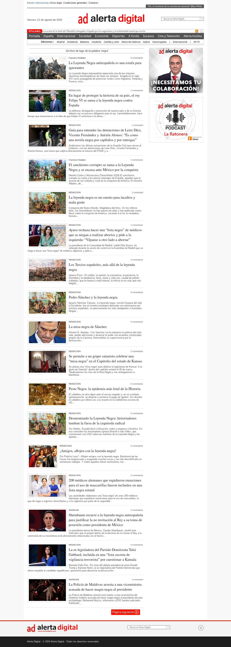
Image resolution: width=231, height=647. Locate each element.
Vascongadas (159, 41)
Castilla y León (111, 41)
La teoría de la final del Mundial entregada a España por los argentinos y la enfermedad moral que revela (94, 31)
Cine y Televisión (169, 36)
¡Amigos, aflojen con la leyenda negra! (88, 450)
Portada (34, 36)
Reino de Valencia (131, 41)
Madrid (60, 41)
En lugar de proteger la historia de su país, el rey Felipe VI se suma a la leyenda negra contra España (104, 100)
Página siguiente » (125, 612)
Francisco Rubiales (77, 58)
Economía (101, 36)
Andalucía (72, 41)
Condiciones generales (75, 2)
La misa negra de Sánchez (88, 326)
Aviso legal (56, 2)
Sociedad (85, 36)
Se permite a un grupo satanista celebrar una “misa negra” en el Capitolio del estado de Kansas (105, 358)
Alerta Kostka (193, 36)
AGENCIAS (74, 510)
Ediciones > (47, 41)
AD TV (196, 41)
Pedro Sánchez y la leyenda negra (93, 297)
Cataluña (96, 41)
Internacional (66, 36)
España (48, 36)
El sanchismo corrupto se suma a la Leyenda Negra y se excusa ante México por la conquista (103, 167)
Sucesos (148, 36)
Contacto (93, 2)
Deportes (118, 36)
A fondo (133, 36)
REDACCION (75, 90)
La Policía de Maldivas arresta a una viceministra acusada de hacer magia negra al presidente (105, 587)
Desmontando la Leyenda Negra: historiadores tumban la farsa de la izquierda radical (102, 420)
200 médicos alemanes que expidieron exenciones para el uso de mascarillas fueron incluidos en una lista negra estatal (105, 485)
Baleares (84, 41)
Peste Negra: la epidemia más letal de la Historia (104, 388)
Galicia (146, 41)
